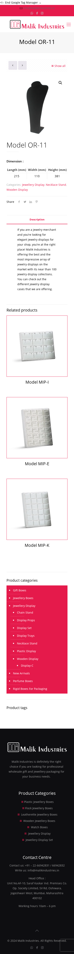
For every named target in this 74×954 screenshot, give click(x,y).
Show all (60, 66)
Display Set (24, 628)
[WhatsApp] (32, 13)
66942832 (58, 865)
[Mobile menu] (68, 24)
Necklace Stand (56, 185)
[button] (61, 83)
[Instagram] (42, 13)
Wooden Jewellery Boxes (39, 821)
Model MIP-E (37, 463)
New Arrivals (21, 673)
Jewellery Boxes (23, 598)
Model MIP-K (37, 545)
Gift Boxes (19, 590)
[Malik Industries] (37, 24)
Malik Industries (28, 941)
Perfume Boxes (23, 681)
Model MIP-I (37, 382)
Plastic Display (26, 651)
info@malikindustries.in (39, 8)
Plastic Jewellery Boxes (39, 802)
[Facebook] (37, 13)
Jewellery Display (33, 185)
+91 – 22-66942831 (37, 865)
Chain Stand (25, 612)
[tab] (37, 219)
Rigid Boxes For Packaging (30, 689)
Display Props (26, 620)
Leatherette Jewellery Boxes (39, 814)
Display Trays (26, 636)
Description (37, 219)
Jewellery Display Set (39, 840)
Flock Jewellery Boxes (39, 808)
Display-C (27, 665)
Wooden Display (17, 190)
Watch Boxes (39, 827)
